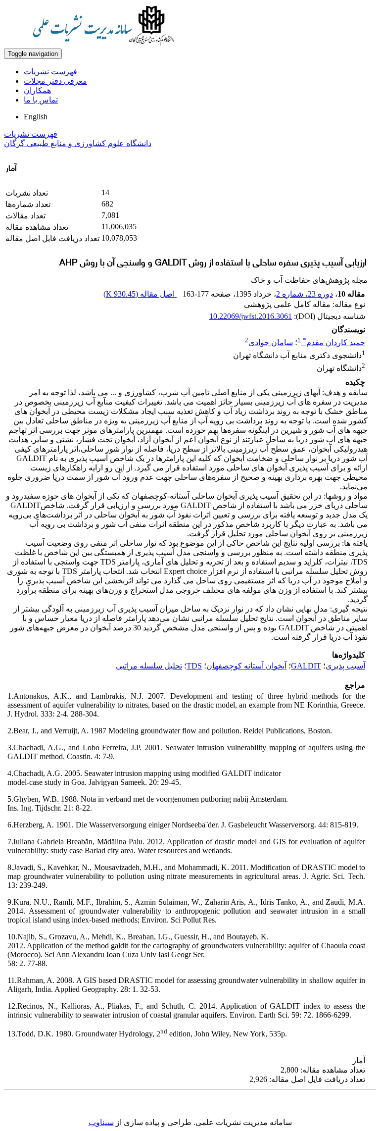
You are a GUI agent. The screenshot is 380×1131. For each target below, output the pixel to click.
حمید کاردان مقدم (334, 342)
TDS (194, 666)
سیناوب (101, 1122)
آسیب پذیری (345, 666)
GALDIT (306, 666)
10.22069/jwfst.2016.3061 (250, 316)
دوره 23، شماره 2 (304, 294)
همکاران (37, 90)
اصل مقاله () (140, 294)
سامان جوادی (270, 342)
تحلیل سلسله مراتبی (149, 666)
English (36, 116)
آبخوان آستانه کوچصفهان (246, 666)
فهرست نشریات (50, 71)
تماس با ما (41, 100)
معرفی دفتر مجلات (55, 81)
